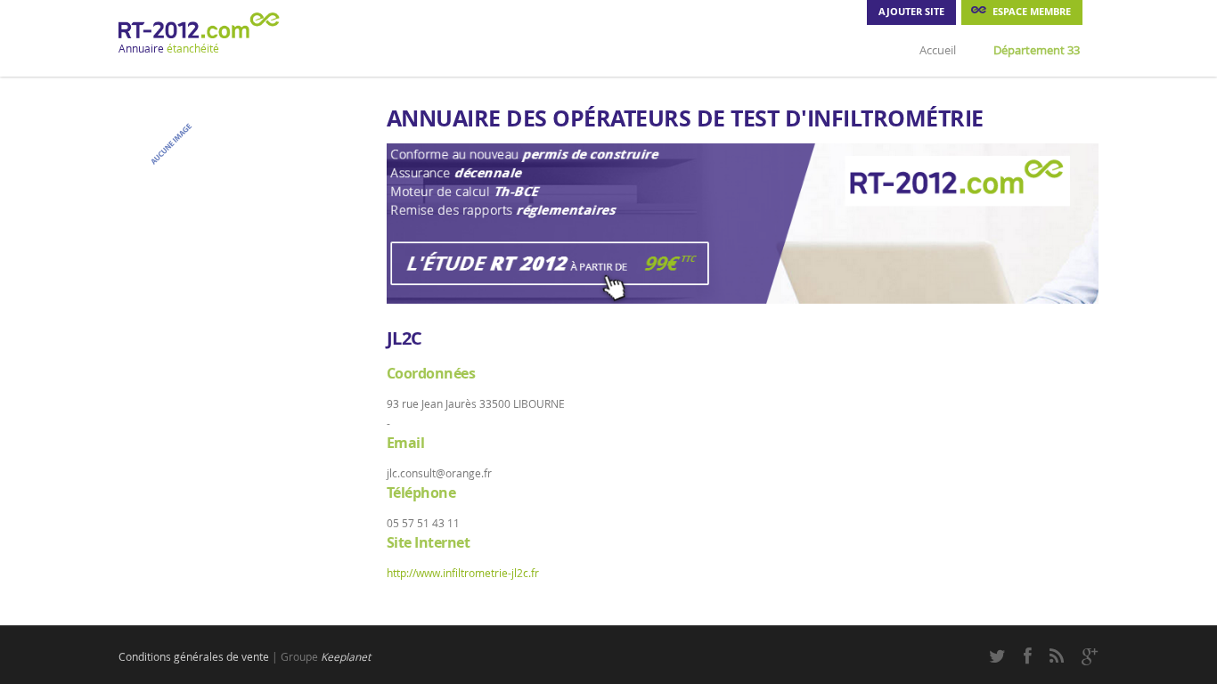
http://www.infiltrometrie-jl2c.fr (463, 573)
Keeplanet (346, 656)
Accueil (937, 50)
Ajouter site (911, 11)
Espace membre (1031, 11)
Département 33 (1036, 50)
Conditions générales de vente (193, 656)
